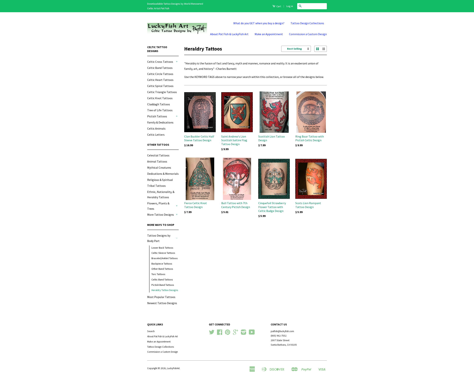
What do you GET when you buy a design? (258, 23)
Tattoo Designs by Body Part (158, 238)
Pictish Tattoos (157, 116)
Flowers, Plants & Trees (158, 205)
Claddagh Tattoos (158, 104)
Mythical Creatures (159, 167)
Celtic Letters (156, 134)
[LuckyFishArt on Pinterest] (227, 333)
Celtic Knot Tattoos (160, 98)
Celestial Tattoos (158, 155)
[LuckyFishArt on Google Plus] (235, 333)
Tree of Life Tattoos (160, 110)
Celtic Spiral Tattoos (160, 86)
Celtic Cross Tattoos (160, 61)
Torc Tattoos (158, 274)
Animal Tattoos (157, 161)
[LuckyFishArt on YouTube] (252, 333)
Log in (289, 6)
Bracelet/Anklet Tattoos (164, 258)
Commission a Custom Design (308, 34)
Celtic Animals (156, 128)
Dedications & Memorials (163, 173)
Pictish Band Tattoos (162, 285)
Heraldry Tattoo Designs (164, 290)
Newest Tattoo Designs (162, 303)
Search (151, 331)
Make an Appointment (269, 34)
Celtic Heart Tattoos (160, 80)
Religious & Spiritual (160, 180)
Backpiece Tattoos (161, 263)
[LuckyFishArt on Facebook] (219, 333)
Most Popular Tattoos (161, 297)
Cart (278, 6)
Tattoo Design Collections (307, 23)
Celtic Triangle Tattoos (162, 92)
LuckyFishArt (173, 368)
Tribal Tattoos (156, 186)
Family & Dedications (160, 122)
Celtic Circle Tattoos (160, 74)
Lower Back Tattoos (162, 247)
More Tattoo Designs (160, 214)
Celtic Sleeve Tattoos (163, 253)
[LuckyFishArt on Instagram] (243, 333)
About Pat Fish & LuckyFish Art (229, 34)
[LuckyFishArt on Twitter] (211, 333)
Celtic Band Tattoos (160, 68)
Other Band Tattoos (162, 268)
